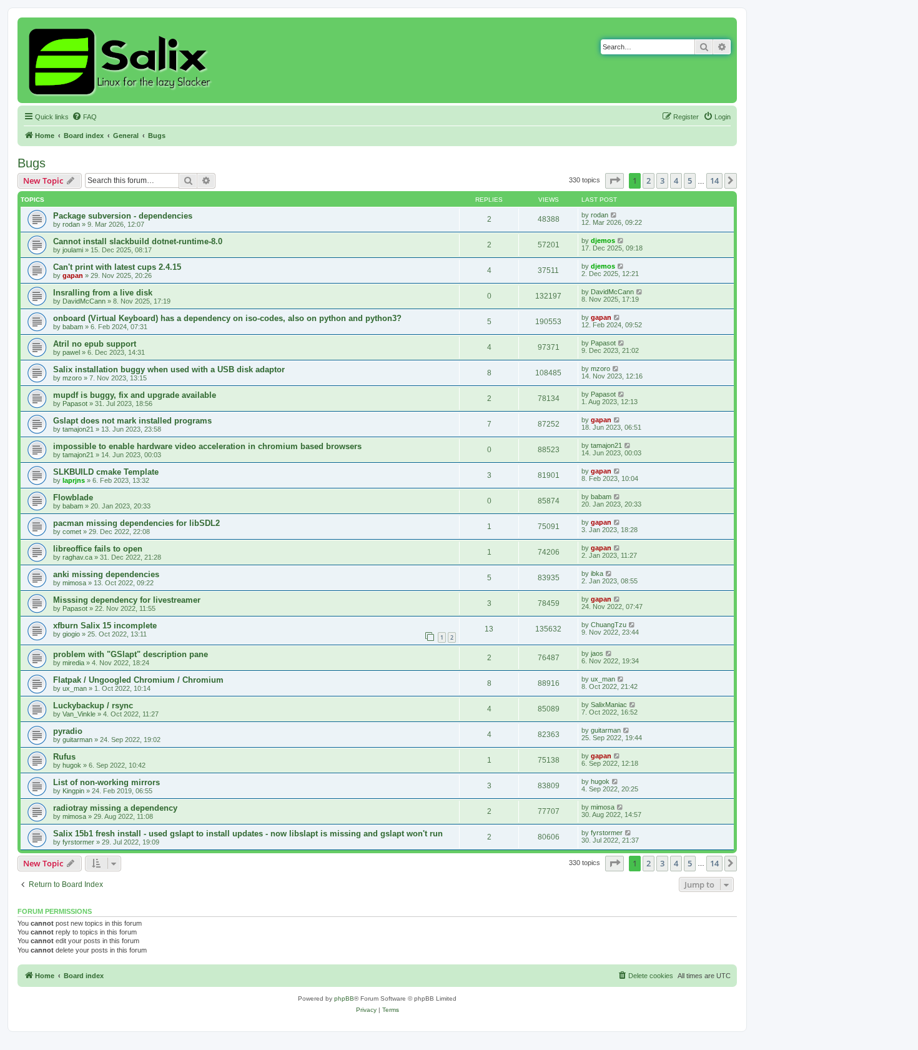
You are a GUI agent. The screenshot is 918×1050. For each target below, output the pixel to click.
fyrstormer (78, 842)
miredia (73, 662)
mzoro (72, 378)
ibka (597, 573)
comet (71, 531)
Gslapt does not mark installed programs (132, 420)
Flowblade (73, 497)
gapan (72, 275)
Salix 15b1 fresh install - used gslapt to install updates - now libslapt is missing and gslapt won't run (248, 833)
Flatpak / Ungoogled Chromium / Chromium (138, 680)
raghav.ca (77, 557)
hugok (71, 765)
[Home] (121, 60)
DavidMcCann (84, 301)
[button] (614, 180)
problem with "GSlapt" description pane (130, 654)
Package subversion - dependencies (122, 215)
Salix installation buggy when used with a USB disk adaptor (169, 369)
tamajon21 (78, 429)
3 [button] (662, 180)
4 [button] (676, 180)
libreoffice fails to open (97, 548)
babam (72, 326)
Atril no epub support (94, 344)
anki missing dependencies (106, 574)
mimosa (74, 583)
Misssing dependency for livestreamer (126, 600)
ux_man (74, 688)
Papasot (603, 343)
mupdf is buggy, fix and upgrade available (134, 395)
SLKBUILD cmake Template (106, 472)
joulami (72, 250)
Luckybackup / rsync (93, 705)
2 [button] (648, 180)
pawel (71, 352)
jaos (597, 653)
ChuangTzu (608, 624)
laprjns (73, 480)
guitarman (77, 739)
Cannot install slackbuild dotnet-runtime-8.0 (137, 241)
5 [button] (690, 180)
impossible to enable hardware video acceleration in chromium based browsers (207, 446)
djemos (603, 240)
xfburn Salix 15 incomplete (105, 625)
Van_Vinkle (79, 714)
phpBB (344, 998)
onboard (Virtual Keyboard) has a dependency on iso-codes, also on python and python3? (227, 318)
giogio (71, 634)
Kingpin (73, 791)
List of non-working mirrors (106, 782)
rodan (71, 224)
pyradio (67, 731)
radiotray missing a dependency (115, 808)
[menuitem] (84, 116)
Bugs (31, 163)
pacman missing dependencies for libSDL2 (136, 523)
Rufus (64, 756)
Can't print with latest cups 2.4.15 (117, 267)
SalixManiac (609, 704)
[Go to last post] (614, 215)
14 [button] (714, 180)
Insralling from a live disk (102, 292)
